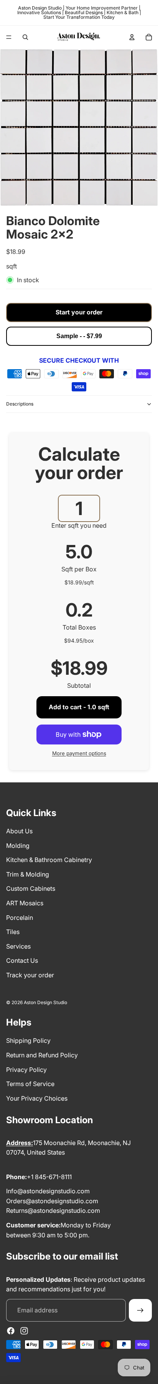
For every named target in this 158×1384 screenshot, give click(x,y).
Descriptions (19, 404)
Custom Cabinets (30, 888)
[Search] (25, 37)
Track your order (30, 975)
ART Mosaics (24, 903)
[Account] (131, 37)
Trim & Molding (27, 874)
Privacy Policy (26, 1069)
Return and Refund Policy (42, 1055)
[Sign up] (140, 1310)
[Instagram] (24, 1330)
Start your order (79, 312)
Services (18, 946)
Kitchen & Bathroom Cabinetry (49, 860)
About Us (19, 831)
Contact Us (22, 960)
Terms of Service (30, 1084)
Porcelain (19, 917)
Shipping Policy (28, 1040)
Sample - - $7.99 (79, 336)
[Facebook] (10, 1330)
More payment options (79, 753)
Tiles (13, 932)
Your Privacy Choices (36, 1098)
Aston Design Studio (45, 1002)
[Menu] (9, 37)
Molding (18, 845)
